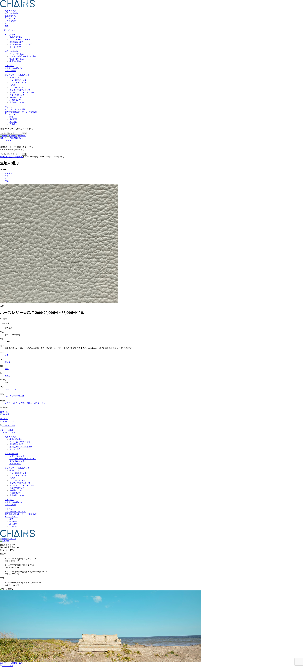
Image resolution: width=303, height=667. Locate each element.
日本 (7, 355)
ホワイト (8, 362)
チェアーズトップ (7, 30)
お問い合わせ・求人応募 (15, 109)
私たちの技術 (10, 11)
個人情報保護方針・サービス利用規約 (21, 112)
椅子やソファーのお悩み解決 (17, 75)
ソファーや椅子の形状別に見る (22, 56)
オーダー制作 (15, 47)
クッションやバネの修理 (19, 40)
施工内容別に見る (17, 59)
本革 (7, 181)
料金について (15, 100)
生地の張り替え (16, 37)
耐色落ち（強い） (26, 403)
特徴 (11, 117)
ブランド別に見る (17, 54)
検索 (7, 26)
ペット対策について (18, 80)
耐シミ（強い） (40, 403)
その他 (12, 85)
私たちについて (11, 18)
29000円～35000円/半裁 (14, 396)
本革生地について (17, 102)
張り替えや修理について (19, 90)
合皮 (7, 176)
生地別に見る (15, 61)
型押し (7, 376)
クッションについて (18, 83)
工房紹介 (13, 124)
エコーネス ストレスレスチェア (23, 92)
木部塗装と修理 (16, 42)
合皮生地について (17, 95)
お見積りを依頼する (13, 68)
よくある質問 (10, 21)
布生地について (16, 97)
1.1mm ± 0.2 (11, 389)
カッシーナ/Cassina (17, 88)
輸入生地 (8, 174)
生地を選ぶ (9, 66)
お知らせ (8, 23)
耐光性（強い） (11, 403)
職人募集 (13, 122)
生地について (10, 16)
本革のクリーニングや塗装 (20, 44)
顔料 (7, 369)
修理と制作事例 (11, 13)
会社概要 (13, 119)
